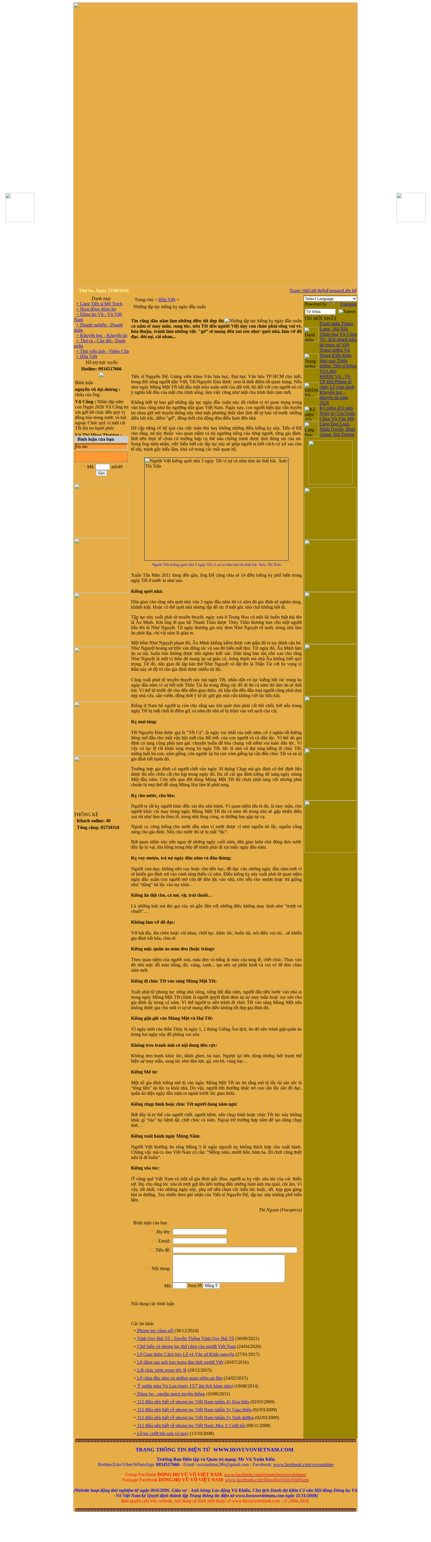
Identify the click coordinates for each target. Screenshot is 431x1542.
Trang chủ (298, 290)
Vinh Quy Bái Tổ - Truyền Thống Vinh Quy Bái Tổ (185, 1338)
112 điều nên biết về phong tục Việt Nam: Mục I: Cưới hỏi (190, 1425)
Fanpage (334, 290)
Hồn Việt (166, 299)
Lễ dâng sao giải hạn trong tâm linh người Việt (179, 1362)
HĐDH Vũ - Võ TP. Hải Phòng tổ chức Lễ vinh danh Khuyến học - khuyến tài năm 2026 (337, 389)
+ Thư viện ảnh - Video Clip (102, 351)
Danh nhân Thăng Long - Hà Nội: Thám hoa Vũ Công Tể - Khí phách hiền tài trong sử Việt (338, 334)
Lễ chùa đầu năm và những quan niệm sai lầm (179, 1378)
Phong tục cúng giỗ (154, 1330)
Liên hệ (349, 290)
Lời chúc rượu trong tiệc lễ (161, 1370)
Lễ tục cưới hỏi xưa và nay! (162, 1433)
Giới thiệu (317, 290)
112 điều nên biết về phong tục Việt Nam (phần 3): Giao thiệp (194, 1409)
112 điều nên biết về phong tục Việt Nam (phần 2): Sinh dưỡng (195, 1417)
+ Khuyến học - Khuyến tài (101, 335)
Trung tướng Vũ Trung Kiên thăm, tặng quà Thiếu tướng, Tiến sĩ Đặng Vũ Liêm (338, 361)
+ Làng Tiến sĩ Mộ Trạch (99, 303)
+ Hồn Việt (86, 356)
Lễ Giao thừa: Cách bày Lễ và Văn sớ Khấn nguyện (185, 1354)
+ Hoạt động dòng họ (96, 309)
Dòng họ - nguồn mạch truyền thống (170, 1393)
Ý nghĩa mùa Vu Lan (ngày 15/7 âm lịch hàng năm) (184, 1385)
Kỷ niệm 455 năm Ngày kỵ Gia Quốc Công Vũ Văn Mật (337, 413)
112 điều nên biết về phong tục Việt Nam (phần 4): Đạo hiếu (192, 1401)
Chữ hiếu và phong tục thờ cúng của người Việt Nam (186, 1346)
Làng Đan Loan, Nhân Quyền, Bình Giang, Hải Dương (337, 429)
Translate (348, 304)
